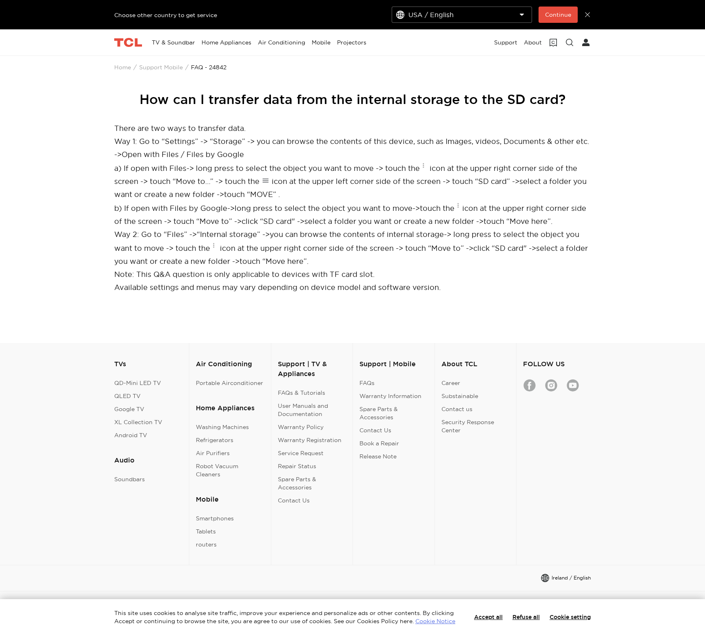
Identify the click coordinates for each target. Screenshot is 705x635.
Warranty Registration (309, 440)
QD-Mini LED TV (137, 383)
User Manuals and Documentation (303, 410)
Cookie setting (570, 617)
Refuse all (526, 617)
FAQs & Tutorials (301, 392)
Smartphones (215, 518)
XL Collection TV (138, 422)
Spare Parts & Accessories (297, 483)
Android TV (130, 435)
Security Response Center (467, 426)
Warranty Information (390, 396)
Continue (558, 14)
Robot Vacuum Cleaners (217, 470)
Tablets (206, 531)
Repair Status (297, 466)
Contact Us (294, 500)
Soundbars (129, 479)
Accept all (488, 617)
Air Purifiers (213, 453)
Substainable (459, 396)
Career (450, 383)
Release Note (378, 456)
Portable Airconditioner (229, 383)
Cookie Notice (435, 621)
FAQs (367, 383)
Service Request (301, 453)
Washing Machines (222, 427)
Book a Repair (379, 443)
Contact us (456, 409)
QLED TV (127, 396)
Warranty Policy (301, 427)
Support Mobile (161, 67)
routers (206, 544)
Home (122, 67)
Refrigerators (214, 440)
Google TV (129, 409)
